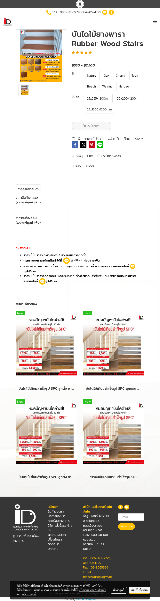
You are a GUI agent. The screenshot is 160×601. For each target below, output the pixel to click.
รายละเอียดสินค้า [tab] (28, 189)
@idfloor (76, 260)
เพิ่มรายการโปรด (88, 138)
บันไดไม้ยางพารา (109, 156)
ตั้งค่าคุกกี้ (118, 590)
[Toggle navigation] (155, 21)
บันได (90, 156)
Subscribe (126, 526)
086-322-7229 (70, 12)
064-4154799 (92, 562)
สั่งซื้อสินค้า (93, 126)
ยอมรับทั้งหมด (139, 590)
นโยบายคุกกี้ (29, 594)
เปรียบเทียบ (121, 138)
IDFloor (89, 166)
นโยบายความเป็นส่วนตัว (92, 590)
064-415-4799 (91, 12)
